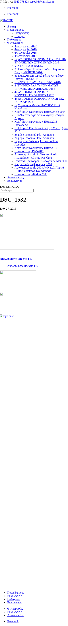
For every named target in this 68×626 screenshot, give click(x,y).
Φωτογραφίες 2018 (26, 52)
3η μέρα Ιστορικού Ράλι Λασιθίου (34, 134)
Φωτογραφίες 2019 (26, 49)
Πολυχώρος (14, 39)
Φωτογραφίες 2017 (26, 55)
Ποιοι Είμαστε (15, 29)
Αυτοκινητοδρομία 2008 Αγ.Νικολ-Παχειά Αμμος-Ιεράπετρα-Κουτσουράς (39, 169)
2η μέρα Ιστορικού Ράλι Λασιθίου (34, 138)
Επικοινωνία (14, 180)
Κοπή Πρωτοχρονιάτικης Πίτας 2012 (36, 147)
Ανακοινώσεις (15, 177)
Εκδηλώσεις (22, 32)
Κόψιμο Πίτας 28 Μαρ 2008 (31, 174)
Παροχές (20, 36)
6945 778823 (21, 1)
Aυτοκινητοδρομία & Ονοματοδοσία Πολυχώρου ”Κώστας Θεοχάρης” (36, 156)
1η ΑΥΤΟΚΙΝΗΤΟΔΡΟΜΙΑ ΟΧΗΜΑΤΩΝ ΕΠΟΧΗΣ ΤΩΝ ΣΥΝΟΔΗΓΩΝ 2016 (40, 61)
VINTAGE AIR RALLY (29, 65)
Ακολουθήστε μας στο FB (16, 258)
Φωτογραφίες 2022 (26, 46)
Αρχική (11, 26)
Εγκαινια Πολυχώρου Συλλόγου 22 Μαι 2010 (41, 161)
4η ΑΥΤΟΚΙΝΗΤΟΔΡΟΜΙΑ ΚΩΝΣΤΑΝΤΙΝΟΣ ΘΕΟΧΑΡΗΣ (34, 93)
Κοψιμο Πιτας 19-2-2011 (29, 151)
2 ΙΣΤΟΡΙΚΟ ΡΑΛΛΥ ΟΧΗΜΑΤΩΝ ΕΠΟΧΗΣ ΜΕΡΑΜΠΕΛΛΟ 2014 (36, 87)
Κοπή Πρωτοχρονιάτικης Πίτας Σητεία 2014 (40, 111)
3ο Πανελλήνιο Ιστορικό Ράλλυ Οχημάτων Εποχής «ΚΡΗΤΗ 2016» (39, 70)
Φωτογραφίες (15, 42)
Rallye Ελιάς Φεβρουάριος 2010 (33, 164)
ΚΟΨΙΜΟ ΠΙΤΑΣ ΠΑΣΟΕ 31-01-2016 (38, 82)
